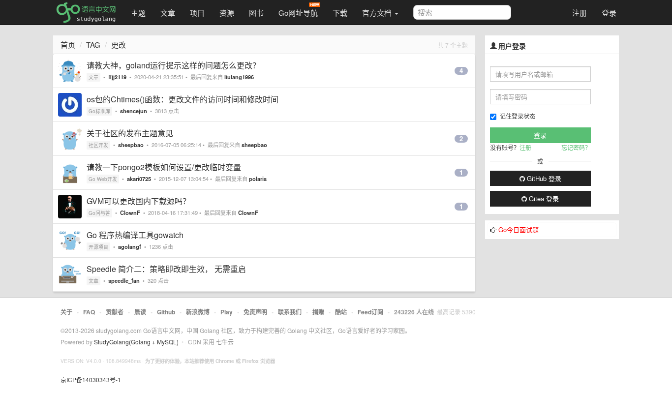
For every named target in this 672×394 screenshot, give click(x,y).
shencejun (133, 111)
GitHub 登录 (543, 178)
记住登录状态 (517, 116)
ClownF (130, 212)
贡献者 (114, 311)
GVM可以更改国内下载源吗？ (138, 201)
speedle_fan (124, 280)
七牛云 (225, 341)
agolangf (129, 246)
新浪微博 (198, 311)
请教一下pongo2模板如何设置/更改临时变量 (164, 167)
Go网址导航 (298, 12)
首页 (68, 44)
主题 (138, 12)
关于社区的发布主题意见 (130, 133)
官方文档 (378, 12)
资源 (226, 12)
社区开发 (98, 145)
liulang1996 (239, 77)
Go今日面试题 (518, 229)
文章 (167, 12)
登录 (609, 12)
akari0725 (139, 178)
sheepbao (131, 145)
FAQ (89, 311)
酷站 (341, 311)
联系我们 (290, 311)
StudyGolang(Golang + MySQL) (136, 341)
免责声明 (255, 311)
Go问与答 (99, 213)
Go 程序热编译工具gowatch (135, 235)
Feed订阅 (370, 311)
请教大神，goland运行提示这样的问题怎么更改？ (173, 65)
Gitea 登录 (543, 198)
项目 (197, 12)
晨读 (140, 311)
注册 (579, 12)
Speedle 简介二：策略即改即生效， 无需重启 (166, 268)
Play (226, 311)
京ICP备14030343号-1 (91, 379)
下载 (340, 12)
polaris (258, 178)
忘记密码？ (576, 147)
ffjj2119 (117, 77)
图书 (256, 12)
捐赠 (318, 311)
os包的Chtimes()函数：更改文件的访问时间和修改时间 (182, 99)
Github (166, 311)
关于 (66, 311)
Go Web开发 (103, 179)
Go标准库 (99, 111)
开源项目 (98, 246)
